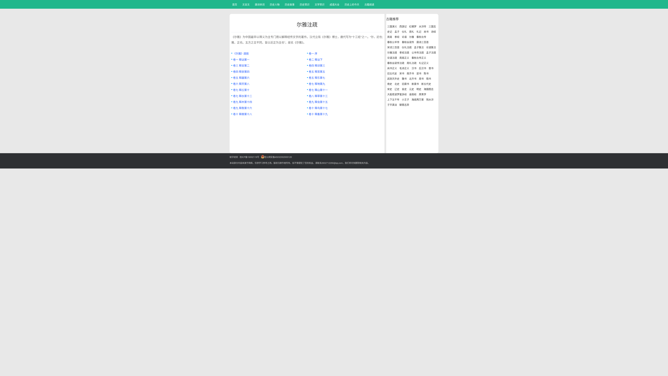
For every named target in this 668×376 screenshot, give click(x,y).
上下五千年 (393, 99)
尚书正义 (392, 68)
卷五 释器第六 (241, 77)
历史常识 (304, 4)
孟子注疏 (431, 52)
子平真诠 (392, 104)
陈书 (426, 73)
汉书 (414, 68)
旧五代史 (392, 73)
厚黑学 (422, 94)
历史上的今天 (352, 4)
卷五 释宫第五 (317, 71)
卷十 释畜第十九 (318, 114)
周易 (389, 36)
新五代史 (426, 83)
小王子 (405, 99)
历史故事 (290, 4)
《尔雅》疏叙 (241, 53)
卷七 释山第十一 (318, 90)
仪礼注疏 (407, 47)
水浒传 (422, 26)
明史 (418, 89)
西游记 (403, 26)
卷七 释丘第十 (241, 90)
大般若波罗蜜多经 (397, 94)
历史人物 (275, 4)
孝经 (397, 36)
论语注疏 (392, 57)
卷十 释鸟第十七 (318, 108)
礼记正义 (424, 63)
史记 (389, 31)
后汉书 (422, 68)
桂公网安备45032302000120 (278, 156)
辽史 (397, 89)
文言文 (246, 4)
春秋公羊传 (393, 42)
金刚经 (412, 94)
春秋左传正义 (419, 57)
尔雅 (411, 36)
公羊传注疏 (418, 52)
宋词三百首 (393, 47)
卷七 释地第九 (317, 83)
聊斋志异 (404, 104)
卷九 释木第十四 (242, 102)
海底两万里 (418, 99)
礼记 (418, 31)
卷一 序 (313, 53)
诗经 (433, 31)
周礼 (411, 31)
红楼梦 (412, 26)
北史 (397, 83)
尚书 (426, 31)
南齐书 (410, 73)
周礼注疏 (411, 63)
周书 (421, 78)
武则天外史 (393, 78)
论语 (404, 36)
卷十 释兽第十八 (242, 114)
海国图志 (429, 89)
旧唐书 (405, 83)
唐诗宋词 (260, 4)
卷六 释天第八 (241, 83)
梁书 (418, 73)
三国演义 (392, 26)
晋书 (431, 68)
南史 (389, 83)
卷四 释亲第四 (241, 71)
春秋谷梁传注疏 (395, 63)
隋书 (428, 78)
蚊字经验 (234, 156)
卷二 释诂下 (316, 59)
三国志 (432, 26)
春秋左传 (421, 36)
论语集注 (431, 47)
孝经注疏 (404, 52)
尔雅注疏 (392, 52)
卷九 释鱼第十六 (242, 108)
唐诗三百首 (422, 42)
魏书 (404, 78)
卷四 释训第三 (317, 65)
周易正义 (404, 57)
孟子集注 (419, 47)
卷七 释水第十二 (242, 96)
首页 (234, 4)
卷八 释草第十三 (318, 96)
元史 (411, 89)
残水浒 (430, 99)
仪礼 (404, 31)
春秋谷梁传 (408, 42)
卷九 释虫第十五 (318, 102)
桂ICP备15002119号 (249, 156)
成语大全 (334, 4)
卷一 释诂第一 (241, 59)
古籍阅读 (369, 4)
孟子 (397, 31)
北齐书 (412, 78)
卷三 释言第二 (241, 65)
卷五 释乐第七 (317, 77)
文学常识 (319, 4)
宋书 (401, 73)
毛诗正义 (404, 68)
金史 (404, 89)
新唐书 (415, 83)
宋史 (389, 89)
